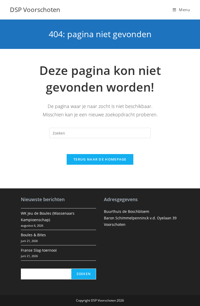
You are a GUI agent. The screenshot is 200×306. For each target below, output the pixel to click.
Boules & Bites (33, 234)
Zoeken (84, 274)
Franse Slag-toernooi (39, 250)
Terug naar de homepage (100, 159)
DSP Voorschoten (35, 9)
